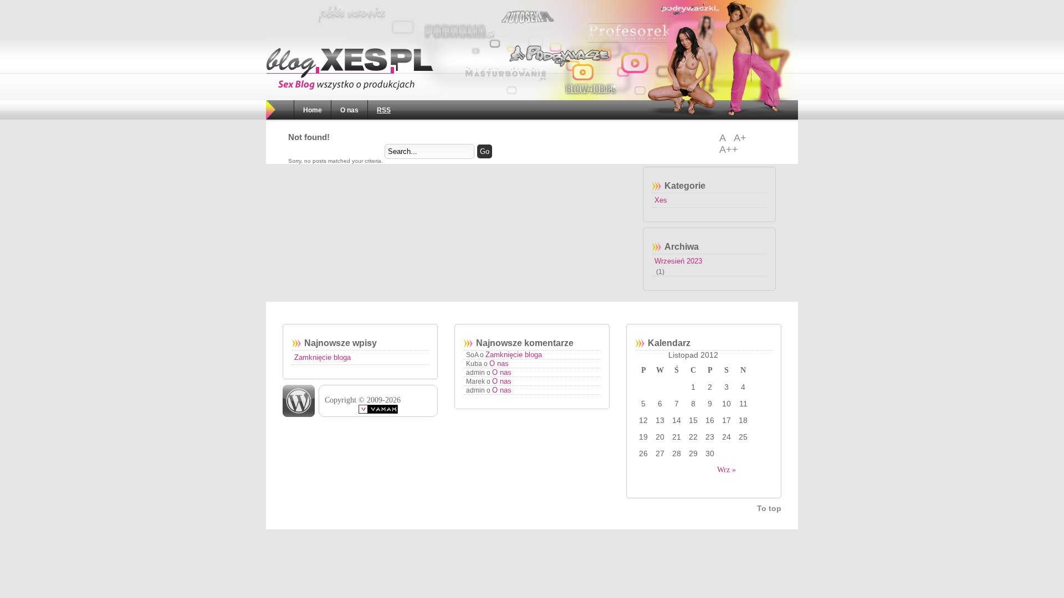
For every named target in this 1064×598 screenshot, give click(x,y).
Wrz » (726, 470)
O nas (349, 110)
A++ (728, 149)
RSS (384, 110)
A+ (740, 137)
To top (769, 508)
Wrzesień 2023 (678, 261)
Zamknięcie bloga (322, 357)
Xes (660, 200)
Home (312, 110)
